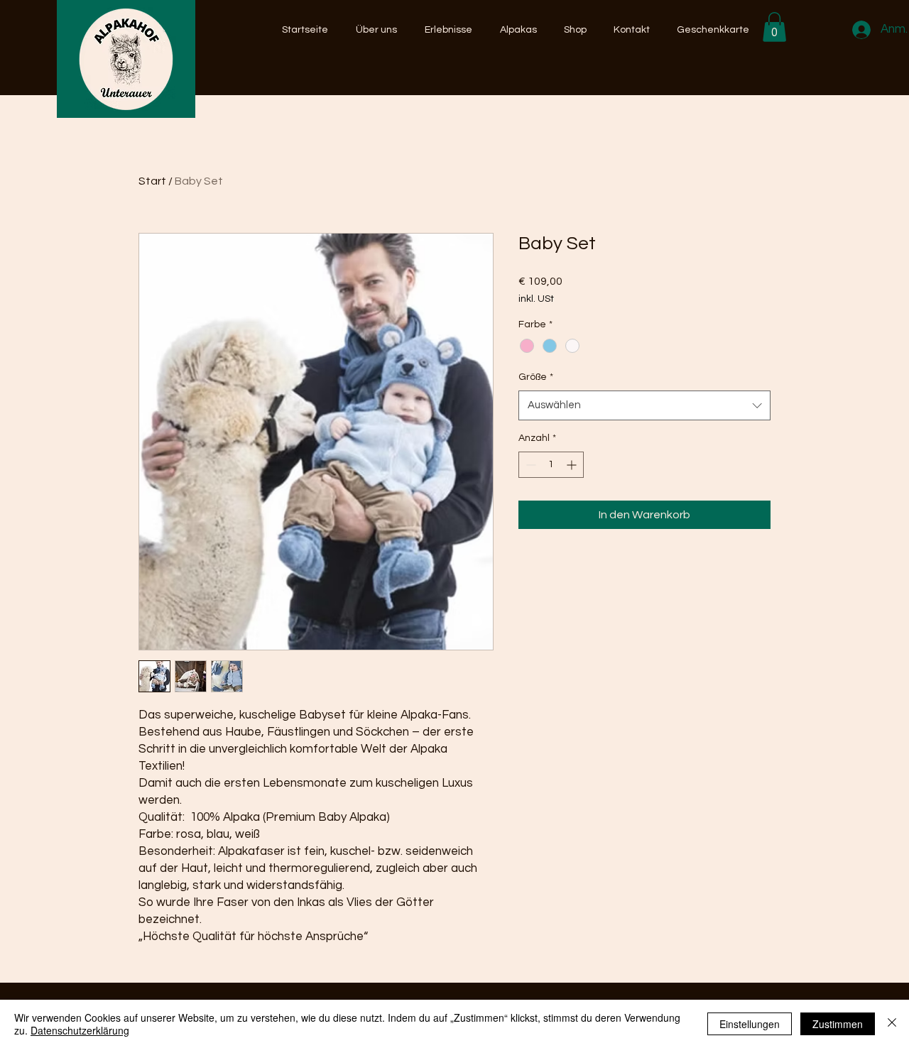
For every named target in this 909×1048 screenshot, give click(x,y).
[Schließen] (891, 1024)
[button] (774, 27)
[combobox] (644, 405)
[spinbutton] (551, 464)
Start (152, 181)
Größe (535, 377)
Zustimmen (837, 1024)
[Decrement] (529, 464)
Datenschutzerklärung (80, 1030)
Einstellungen (749, 1024)
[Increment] (573, 464)
